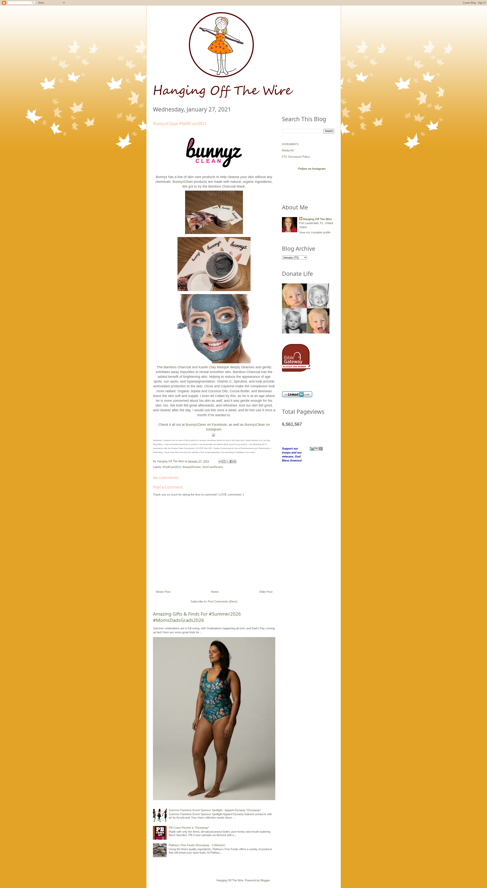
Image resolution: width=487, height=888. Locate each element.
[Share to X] (227, 461)
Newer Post (163, 591)
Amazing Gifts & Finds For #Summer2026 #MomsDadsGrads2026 (197, 617)
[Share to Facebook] (231, 461)
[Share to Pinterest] (235, 461)
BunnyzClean (183, 182)
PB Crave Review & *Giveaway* (189, 827)
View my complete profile (314, 232)
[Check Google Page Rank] (316, 448)
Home (215, 591)
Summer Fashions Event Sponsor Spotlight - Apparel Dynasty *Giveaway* (215, 810)
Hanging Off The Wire (317, 219)
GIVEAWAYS (290, 144)
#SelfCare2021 (172, 467)
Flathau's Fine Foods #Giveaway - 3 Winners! (197, 845)
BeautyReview (192, 467)
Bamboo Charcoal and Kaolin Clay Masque (196, 367)
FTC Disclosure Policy (296, 156)
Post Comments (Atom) (222, 601)
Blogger (265, 880)
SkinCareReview (212, 467)
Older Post (265, 591)
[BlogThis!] (224, 461)
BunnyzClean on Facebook (206, 424)
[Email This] (220, 461)
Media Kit (288, 150)
